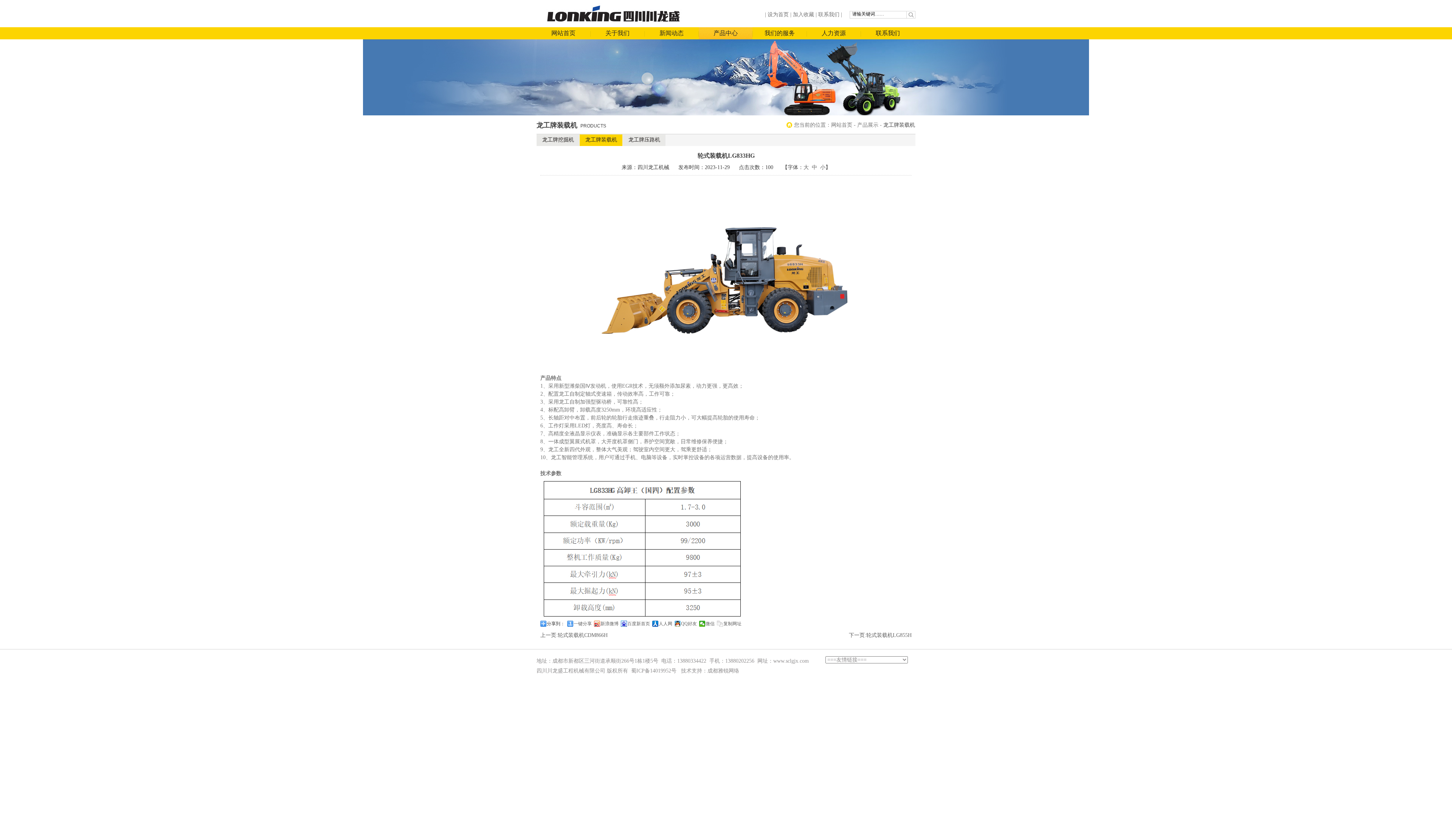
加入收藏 (803, 14)
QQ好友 (689, 623)
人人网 (665, 623)
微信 (710, 623)
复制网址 (732, 623)
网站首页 (563, 33)
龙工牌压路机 (644, 140)
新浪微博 (609, 623)
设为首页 (778, 14)
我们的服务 (780, 33)
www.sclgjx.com (791, 661)
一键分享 (583, 623)
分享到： (556, 623)
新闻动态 (671, 33)
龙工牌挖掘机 (558, 140)
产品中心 (726, 33)
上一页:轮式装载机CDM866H (574, 635)
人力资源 (834, 33)
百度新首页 (638, 623)
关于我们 (617, 33)
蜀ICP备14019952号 (653, 671)
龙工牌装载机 (601, 140)
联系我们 (828, 14)
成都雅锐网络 (723, 671)
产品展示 (867, 125)
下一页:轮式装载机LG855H (880, 635)
